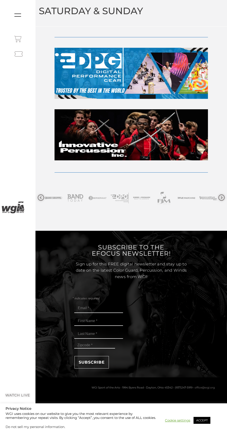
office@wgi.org (205, 387)
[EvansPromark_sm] (121, 198)
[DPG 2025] (131, 98)
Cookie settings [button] (177, 420)
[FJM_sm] (143, 198)
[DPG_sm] (99, 198)
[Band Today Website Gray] (54, 198)
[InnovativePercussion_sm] (187, 198)
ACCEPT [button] (202, 420)
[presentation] (41, 198)
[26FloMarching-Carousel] (165, 198)
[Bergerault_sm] (76, 198)
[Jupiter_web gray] (209, 198)
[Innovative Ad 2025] (131, 159)
